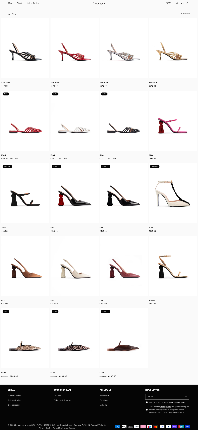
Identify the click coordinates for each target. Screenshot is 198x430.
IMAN (3, 155)
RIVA (151, 227)
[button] (11, 3)
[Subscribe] (186, 397)
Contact (57, 395)
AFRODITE (5, 82)
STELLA (152, 300)
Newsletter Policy (178, 402)
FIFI (52, 227)
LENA (3, 373)
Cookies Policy (14, 395)
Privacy (42, 428)
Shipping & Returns (63, 400)
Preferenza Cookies (67, 428)
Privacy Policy (14, 400)
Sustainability (14, 405)
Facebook (104, 400)
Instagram (104, 395)
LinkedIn (103, 405)
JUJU (151, 155)
